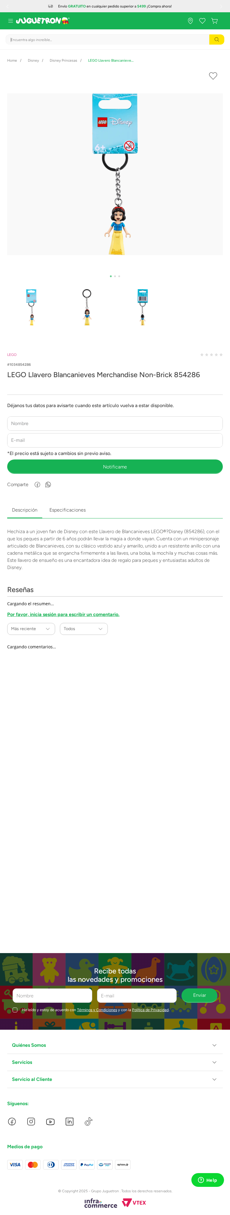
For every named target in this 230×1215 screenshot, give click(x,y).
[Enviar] (115, 466)
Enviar (199, 995)
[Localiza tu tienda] (190, 21)
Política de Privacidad (150, 1010)
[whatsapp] (48, 484)
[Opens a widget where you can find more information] (207, 1180)
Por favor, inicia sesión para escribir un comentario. (63, 614)
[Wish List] (202, 21)
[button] (115, 1045)
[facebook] (37, 484)
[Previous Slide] (8, 6)
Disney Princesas (63, 60)
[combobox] (115, 39)
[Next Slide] (222, 6)
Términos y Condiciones (97, 1010)
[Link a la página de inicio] (12, 60)
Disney (33, 60)
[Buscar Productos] (217, 39)
